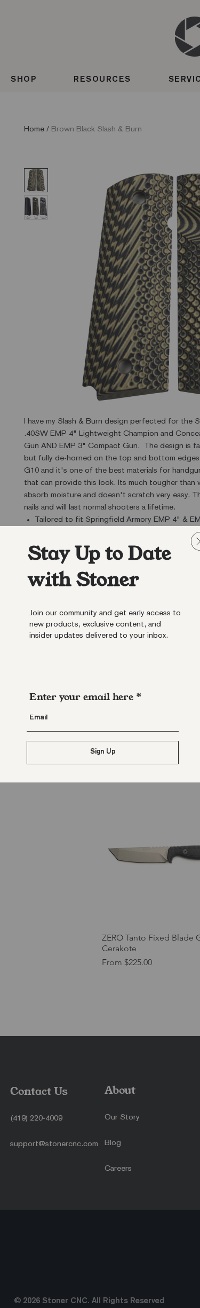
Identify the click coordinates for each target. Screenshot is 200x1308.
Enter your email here (81, 697)
